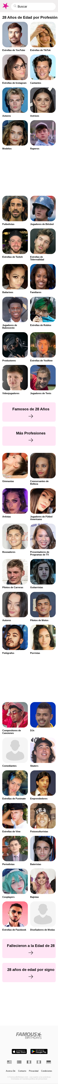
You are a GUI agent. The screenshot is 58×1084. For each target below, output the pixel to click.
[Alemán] (48, 1062)
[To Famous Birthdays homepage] (5, 6)
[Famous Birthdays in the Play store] (38, 1051)
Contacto (22, 1071)
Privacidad (33, 1071)
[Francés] (29, 1062)
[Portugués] (19, 1062)
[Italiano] (39, 1062)
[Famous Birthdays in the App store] (19, 1051)
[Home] (29, 1035)
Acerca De (10, 1071)
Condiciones (46, 1071)
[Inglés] (9, 1062)
